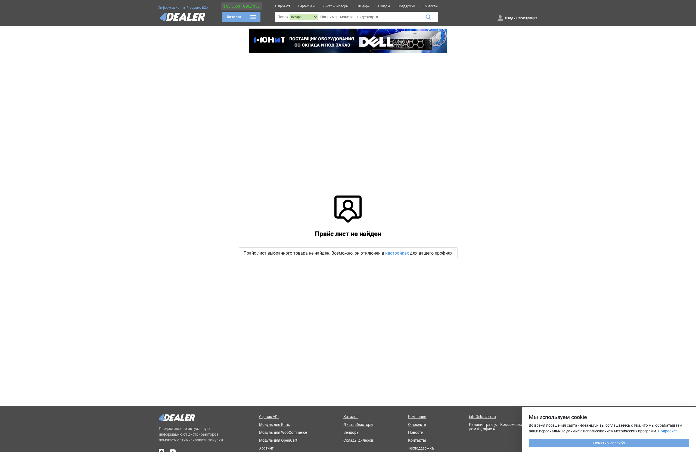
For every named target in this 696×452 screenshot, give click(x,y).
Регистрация (526, 18)
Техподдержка (421, 448)
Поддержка (406, 6)
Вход (509, 18)
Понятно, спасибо (609, 443)
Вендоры (363, 6)
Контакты (430, 6)
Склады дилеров (358, 440)
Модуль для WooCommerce (283, 432)
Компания (417, 416)
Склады (384, 6)
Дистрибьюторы (336, 6)
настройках (397, 253)
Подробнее (668, 431)
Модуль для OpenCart (278, 440)
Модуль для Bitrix (274, 424)
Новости (415, 432)
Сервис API (306, 6)
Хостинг (266, 448)
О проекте (282, 6)
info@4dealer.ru (482, 416)
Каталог (234, 17)
